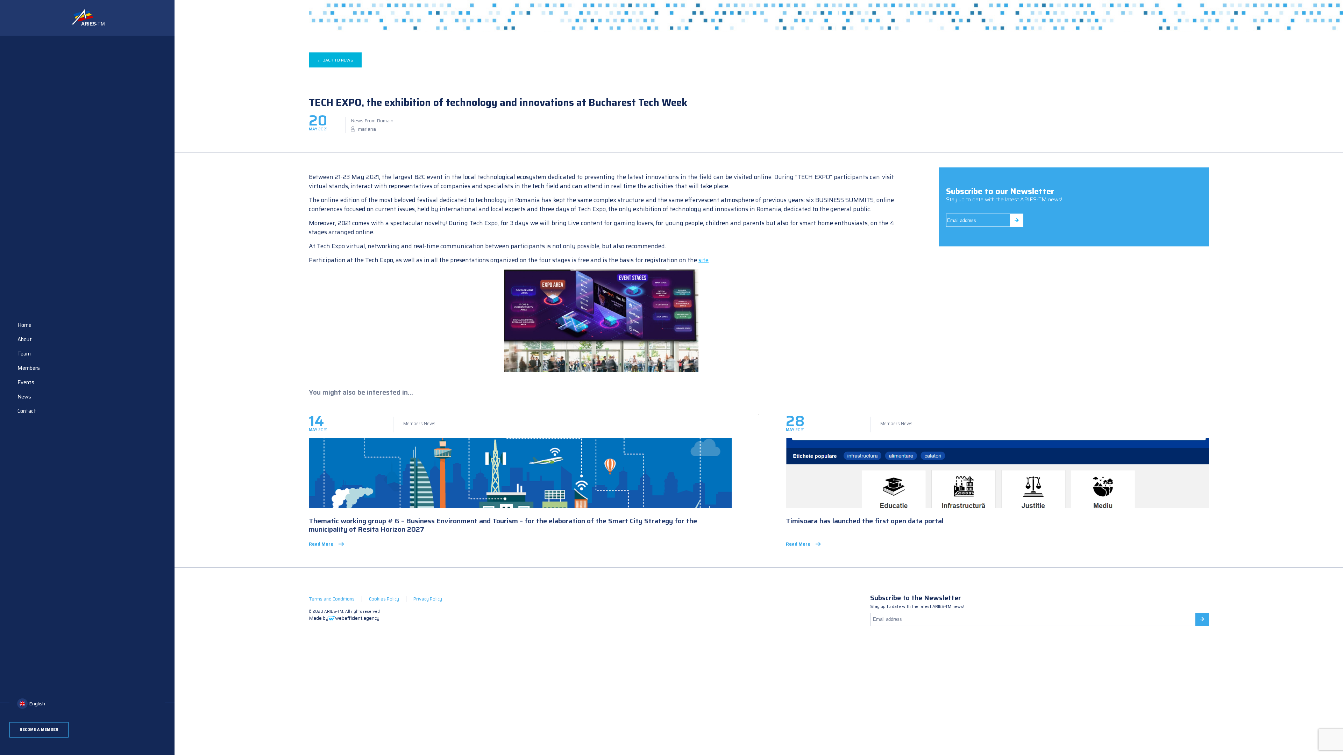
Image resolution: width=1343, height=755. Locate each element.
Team (24, 354)
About (24, 339)
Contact (26, 411)
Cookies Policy (384, 599)
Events (25, 382)
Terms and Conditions (332, 599)
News (24, 397)
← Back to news (335, 60)
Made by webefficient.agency (344, 618)
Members (28, 368)
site (703, 260)
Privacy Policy (427, 599)
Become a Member (39, 730)
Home (24, 325)
